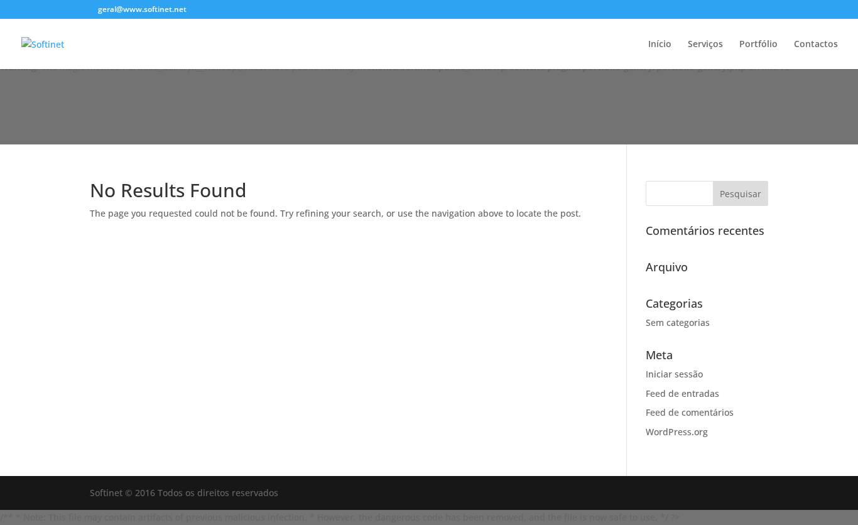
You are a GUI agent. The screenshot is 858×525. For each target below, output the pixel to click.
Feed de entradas (682, 393)
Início (659, 45)
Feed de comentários (690, 412)
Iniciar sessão (674, 374)
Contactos (816, 45)
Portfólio (758, 45)
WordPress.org (677, 432)
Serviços (705, 45)
